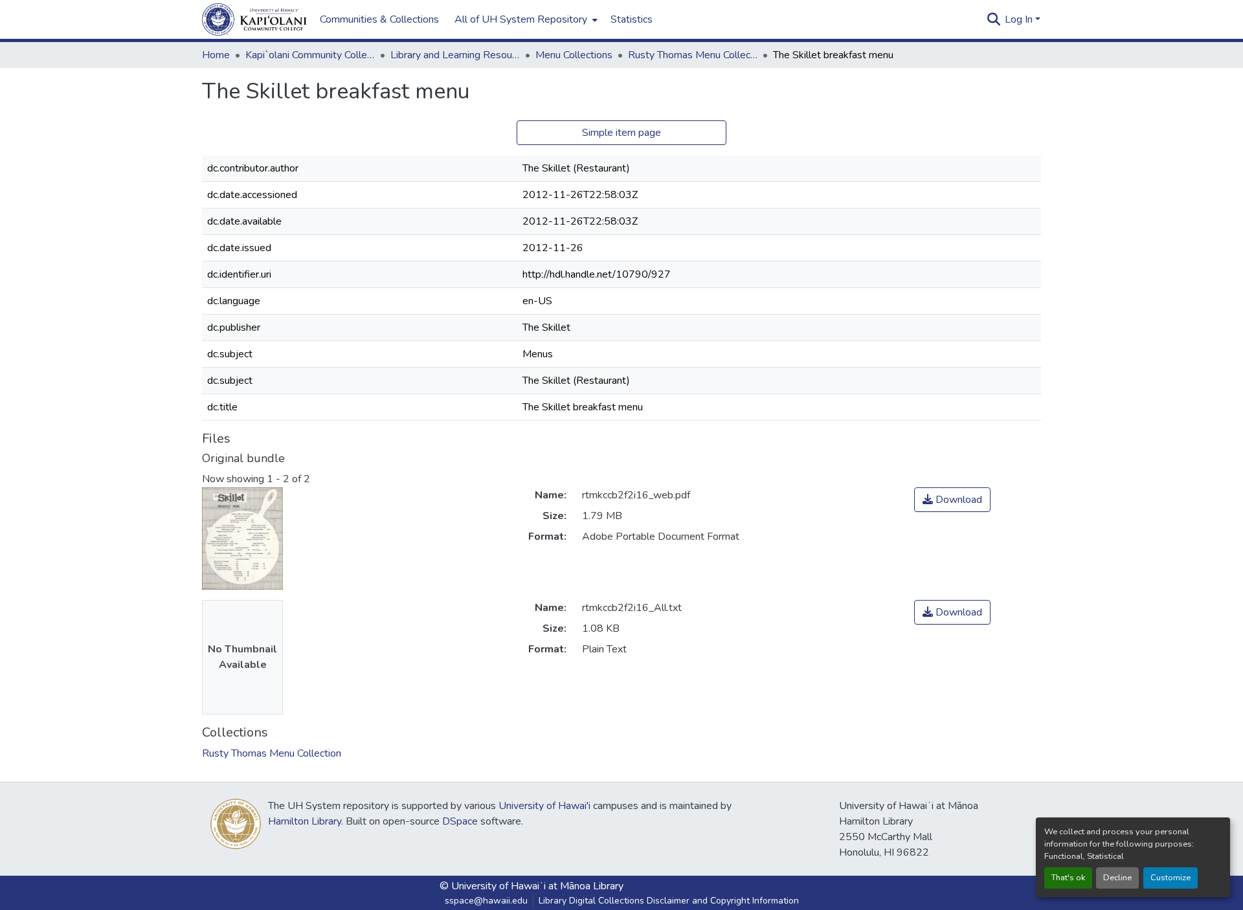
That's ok (1068, 877)
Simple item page (621, 133)
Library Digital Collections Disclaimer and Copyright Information (669, 900)
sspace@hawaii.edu (486, 900)
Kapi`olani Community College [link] (310, 55)
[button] (254, 19)
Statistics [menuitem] (631, 19)
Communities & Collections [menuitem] (379, 19)
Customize (1170, 877)
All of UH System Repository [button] (520, 19)
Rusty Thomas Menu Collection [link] (692, 55)
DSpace (460, 821)
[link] (952, 499)
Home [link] (216, 55)
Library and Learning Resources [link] (455, 55)
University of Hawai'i (544, 806)
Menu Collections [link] (573, 55)
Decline (1117, 877)
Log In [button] (1020, 19)
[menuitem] (525, 19)
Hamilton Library (304, 821)
